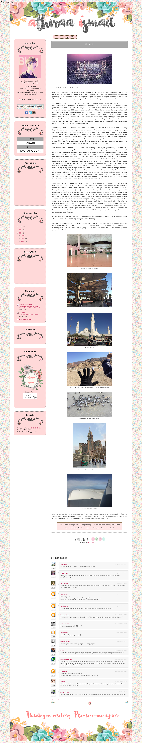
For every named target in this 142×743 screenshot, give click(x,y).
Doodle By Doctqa (66, 659)
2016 (21, 233)
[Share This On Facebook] (93, 540)
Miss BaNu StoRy (25, 319)
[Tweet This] (96, 540)
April (23, 242)
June (23, 238)
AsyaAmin (63, 671)
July (22, 235)
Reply (53, 568)
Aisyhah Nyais (35, 428)
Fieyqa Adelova (65, 641)
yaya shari (63, 564)
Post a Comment (55, 699)
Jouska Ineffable (25, 304)
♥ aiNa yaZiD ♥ (65, 573)
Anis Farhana (64, 624)
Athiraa (62, 681)
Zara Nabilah (64, 583)
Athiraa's (17, 5)
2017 (21, 230)
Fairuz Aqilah (64, 615)
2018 (21, 227)
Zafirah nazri (64, 633)
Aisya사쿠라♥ (64, 692)
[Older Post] (126, 703)
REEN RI (22, 313)
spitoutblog (63, 594)
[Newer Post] (53, 703)
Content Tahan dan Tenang (29, 314)
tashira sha (64, 606)
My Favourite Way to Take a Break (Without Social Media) (29, 307)
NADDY (62, 650)
